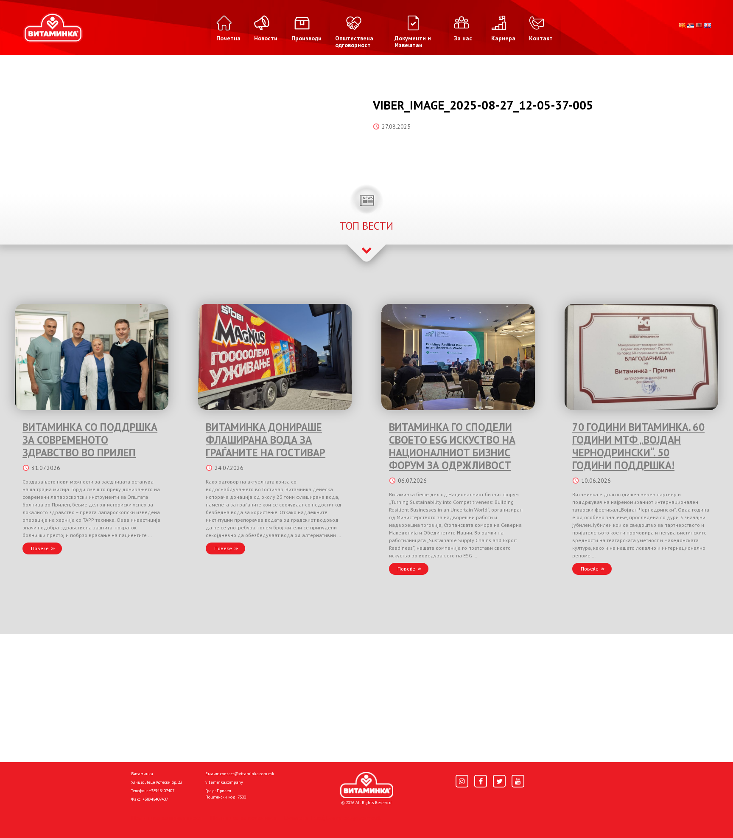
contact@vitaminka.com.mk (247, 773)
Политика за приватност (167, 817)
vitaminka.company (224, 782)
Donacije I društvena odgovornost (332, 817)
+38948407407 (161, 790)
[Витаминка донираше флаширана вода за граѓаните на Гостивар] (275, 357)
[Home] (366, 785)
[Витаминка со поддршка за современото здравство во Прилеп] (91, 357)
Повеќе (40, 548)
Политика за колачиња (243, 817)
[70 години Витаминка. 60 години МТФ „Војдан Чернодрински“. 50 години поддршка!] (641, 357)
